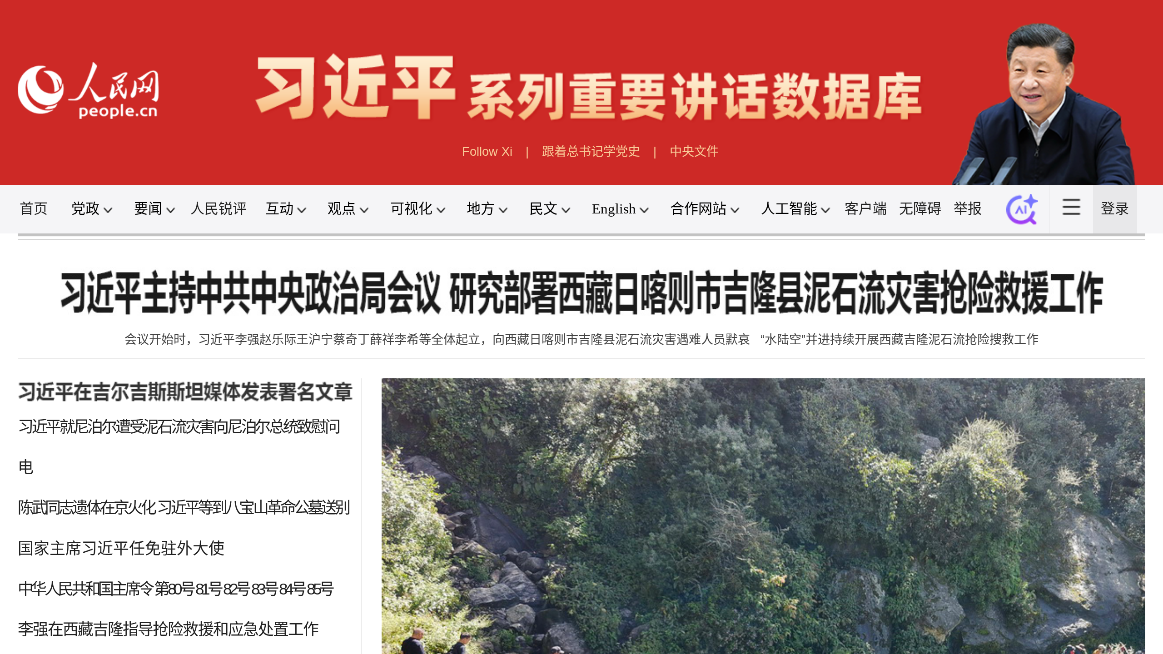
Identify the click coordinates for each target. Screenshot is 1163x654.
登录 (1115, 209)
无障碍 (920, 209)
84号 (292, 589)
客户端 (866, 209)
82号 (236, 589)
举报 (968, 209)
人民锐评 (218, 209)
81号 (208, 589)
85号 (320, 589)
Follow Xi (487, 151)
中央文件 (694, 151)
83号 (264, 589)
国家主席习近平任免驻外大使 (121, 548)
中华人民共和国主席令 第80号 (106, 589)
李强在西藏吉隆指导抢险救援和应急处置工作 (168, 629)
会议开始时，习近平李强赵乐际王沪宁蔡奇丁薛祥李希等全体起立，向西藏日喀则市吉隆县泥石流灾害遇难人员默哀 (437, 339)
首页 (34, 209)
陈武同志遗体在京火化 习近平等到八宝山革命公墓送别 (183, 507)
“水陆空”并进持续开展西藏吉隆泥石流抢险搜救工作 (899, 339)
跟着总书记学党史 (591, 151)
